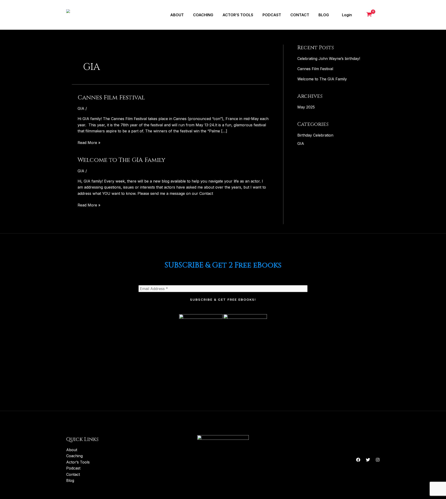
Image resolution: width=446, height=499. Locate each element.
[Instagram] (378, 460)
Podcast (271, 15)
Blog (323, 15)
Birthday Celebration (315, 135)
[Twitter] (368, 460)
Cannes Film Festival (111, 98)
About (177, 15)
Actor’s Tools (238, 15)
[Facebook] (358, 460)
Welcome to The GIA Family (121, 160)
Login (347, 15)
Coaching (203, 15)
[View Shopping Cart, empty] (370, 15)
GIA (81, 108)
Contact (299, 15)
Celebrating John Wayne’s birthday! (328, 58)
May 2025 (306, 107)
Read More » (89, 142)
